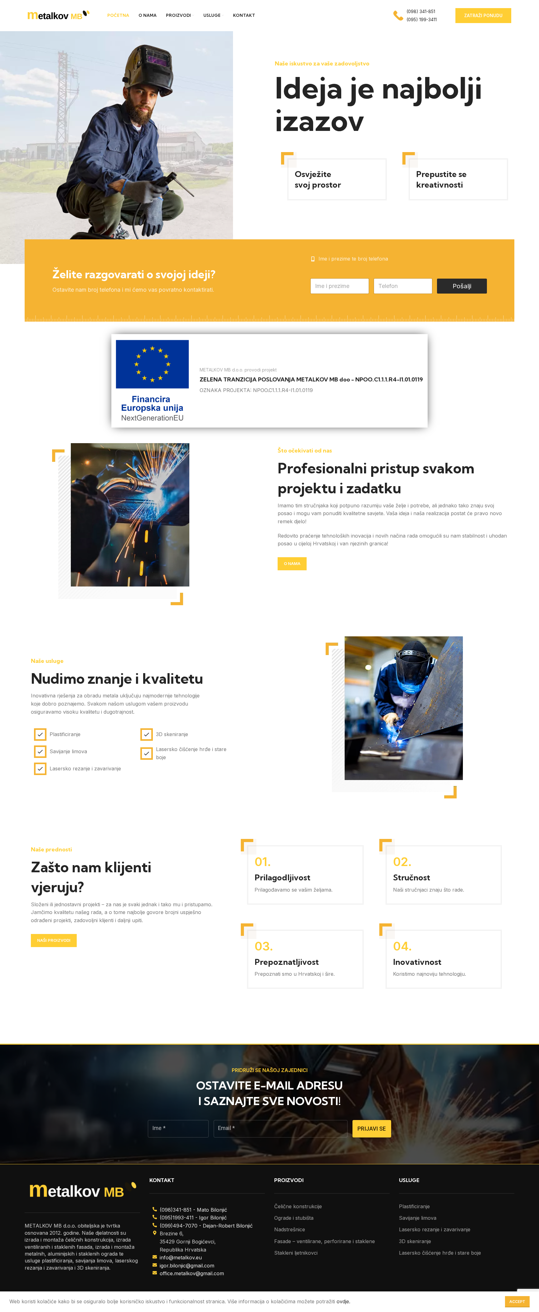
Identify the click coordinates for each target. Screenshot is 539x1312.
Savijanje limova (417, 1218)
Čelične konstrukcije (298, 1206)
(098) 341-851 (420, 11)
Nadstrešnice (289, 1229)
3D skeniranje (415, 1241)
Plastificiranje (414, 1206)
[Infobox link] (269, 381)
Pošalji (462, 286)
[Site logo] (58, 15)
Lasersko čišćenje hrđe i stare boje (440, 1253)
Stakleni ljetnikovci (296, 1253)
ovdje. (343, 1301)
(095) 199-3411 (421, 19)
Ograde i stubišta (293, 1218)
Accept (517, 1301)
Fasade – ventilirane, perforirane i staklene (324, 1241)
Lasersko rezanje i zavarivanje (434, 1229)
